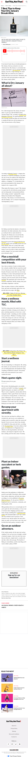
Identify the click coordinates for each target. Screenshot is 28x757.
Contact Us (14, 736)
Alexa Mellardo (6, 44)
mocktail (4, 279)
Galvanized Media (11, 752)
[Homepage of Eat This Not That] (13, 721)
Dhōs (18, 290)
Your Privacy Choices (15, 756)
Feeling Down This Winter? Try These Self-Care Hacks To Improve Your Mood (14, 352)
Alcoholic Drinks (7, 605)
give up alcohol (16, 69)
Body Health (19, 605)
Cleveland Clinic (9, 426)
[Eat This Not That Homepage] (14, 1)
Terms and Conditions (14, 734)
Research (4, 241)
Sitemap (14, 731)
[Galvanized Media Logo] (14, 750)
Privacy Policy (14, 728)
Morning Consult (12, 173)
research (21, 388)
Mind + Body (8, 5)
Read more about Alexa (6, 598)
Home (2, 5)
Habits (4, 607)
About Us (14, 725)
